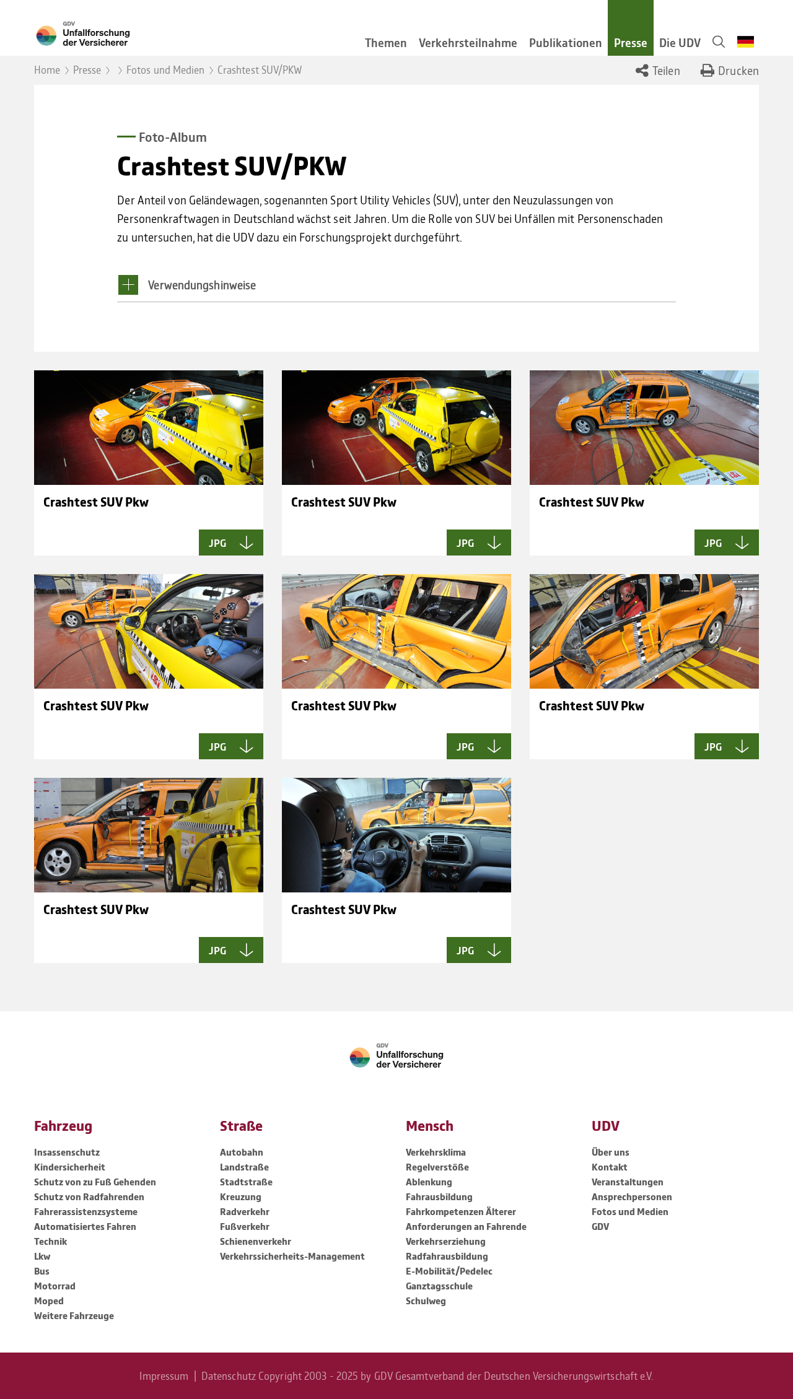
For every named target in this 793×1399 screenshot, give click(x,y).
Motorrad (55, 1285)
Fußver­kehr (244, 1226)
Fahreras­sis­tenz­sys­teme (86, 1211)
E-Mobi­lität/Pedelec (449, 1271)
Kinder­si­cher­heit (69, 1167)
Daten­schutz (228, 1375)
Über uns (610, 1152)
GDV (600, 1226)
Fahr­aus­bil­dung (439, 1196)
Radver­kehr (244, 1211)
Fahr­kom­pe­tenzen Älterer (461, 1211)
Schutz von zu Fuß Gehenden (95, 1181)
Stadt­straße (246, 1181)
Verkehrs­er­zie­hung (446, 1241)
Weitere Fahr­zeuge (74, 1315)
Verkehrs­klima (436, 1152)
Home (47, 69)
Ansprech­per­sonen (632, 1196)
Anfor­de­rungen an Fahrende (466, 1226)
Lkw (42, 1256)
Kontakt (610, 1167)
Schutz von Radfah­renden (89, 1196)
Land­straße (244, 1167)
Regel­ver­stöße (437, 1167)
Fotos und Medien (165, 69)
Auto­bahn (241, 1152)
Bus (42, 1271)
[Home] (187, 32)
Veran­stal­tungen (628, 1181)
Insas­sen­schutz (67, 1152)
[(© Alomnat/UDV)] (644, 631)
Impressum (163, 1375)
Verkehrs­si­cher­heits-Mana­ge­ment (292, 1256)
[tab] (396, 288)
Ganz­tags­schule (439, 1285)
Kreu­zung (240, 1196)
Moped (49, 1300)
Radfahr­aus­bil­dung (447, 1256)
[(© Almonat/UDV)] (148, 427)
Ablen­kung (429, 1181)
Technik (50, 1241)
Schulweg (426, 1300)
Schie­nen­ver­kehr (255, 1241)
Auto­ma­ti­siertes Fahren (85, 1226)
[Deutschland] (745, 42)
